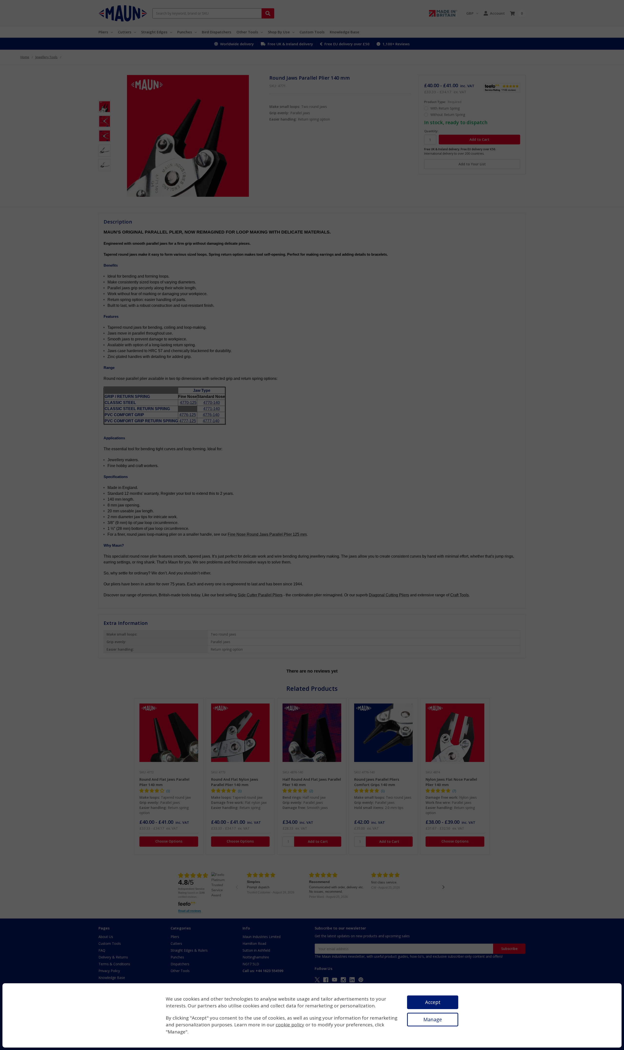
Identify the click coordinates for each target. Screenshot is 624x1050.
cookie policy (290, 1025)
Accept (432, 1002)
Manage (432, 1019)
